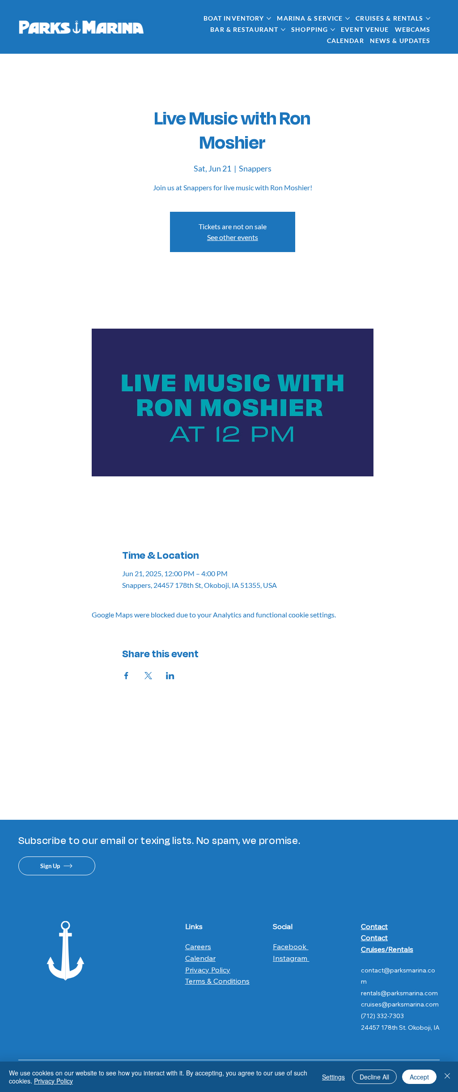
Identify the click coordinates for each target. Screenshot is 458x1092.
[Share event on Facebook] (126, 675)
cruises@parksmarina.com (400, 1004)
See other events (232, 237)
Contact (374, 926)
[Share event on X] (148, 675)
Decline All (374, 1076)
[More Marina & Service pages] (347, 18)
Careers (198, 946)
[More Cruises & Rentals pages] (428, 18)
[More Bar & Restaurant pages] (283, 29)
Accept (419, 1076)
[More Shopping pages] (333, 29)
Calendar (200, 958)
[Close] (447, 1077)
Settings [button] (333, 1076)
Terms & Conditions (217, 980)
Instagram (291, 958)
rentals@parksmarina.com (399, 993)
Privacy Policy (207, 969)
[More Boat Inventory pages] (269, 18)
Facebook (290, 946)
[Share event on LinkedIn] (170, 675)
